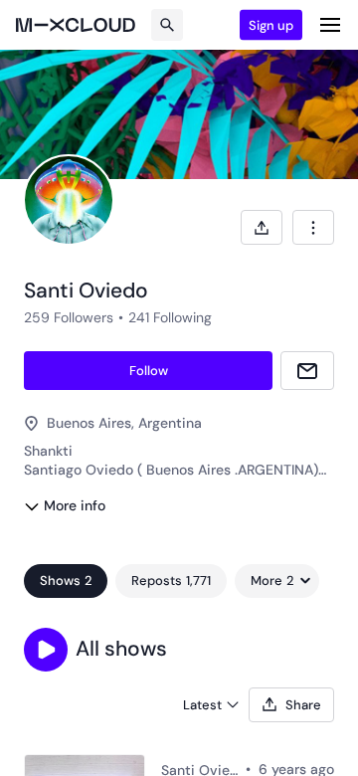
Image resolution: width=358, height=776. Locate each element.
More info (74, 505)
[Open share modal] (261, 227)
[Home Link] (75, 25)
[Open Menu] (330, 25)
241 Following (170, 317)
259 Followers (68, 317)
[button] (46, 650)
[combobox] (313, 227)
